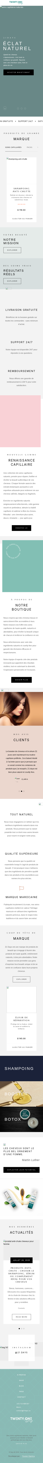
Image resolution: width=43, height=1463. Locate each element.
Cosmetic (21, 1308)
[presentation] (2, 147)
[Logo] (16, 3)
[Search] (29, 2)
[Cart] (40, 2)
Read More (21, 1317)
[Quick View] (33, 177)
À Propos (21, 1375)
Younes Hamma (28, 1456)
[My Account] (32, 2)
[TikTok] (28, 1427)
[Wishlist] (36, 2)
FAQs (21, 1391)
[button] (18, 108)
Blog (21, 1386)
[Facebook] (15, 1427)
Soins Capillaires (13, 147)
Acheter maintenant (18, 72)
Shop (21, 1380)
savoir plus (21, 1443)
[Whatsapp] (24, 1427)
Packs (29, 147)
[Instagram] (19, 1427)
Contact (21, 1397)
